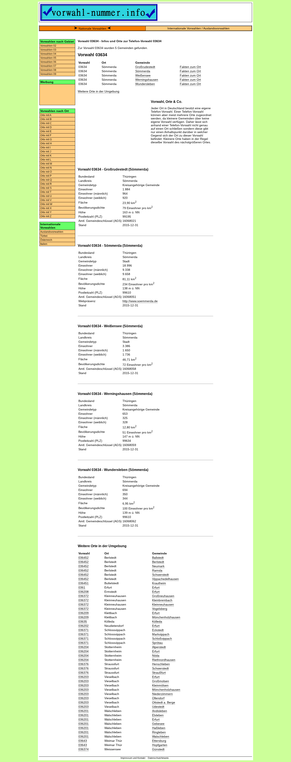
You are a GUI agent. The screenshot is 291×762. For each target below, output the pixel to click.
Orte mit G (46, 139)
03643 (82, 740)
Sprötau (157, 642)
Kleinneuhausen (163, 604)
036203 (83, 677)
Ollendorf (158, 698)
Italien (43, 244)
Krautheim (159, 583)
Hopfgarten (159, 745)
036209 (83, 613)
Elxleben (158, 715)
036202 (83, 625)
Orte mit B (46, 119)
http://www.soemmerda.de (140, 301)
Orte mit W (46, 204)
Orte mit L (45, 159)
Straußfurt (159, 672)
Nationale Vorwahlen (92, 28)
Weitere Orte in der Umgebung (98, 91)
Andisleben (159, 711)
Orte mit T (45, 192)
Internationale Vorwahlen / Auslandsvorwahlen (198, 28)
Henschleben (161, 664)
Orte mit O (46, 171)
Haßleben (158, 728)
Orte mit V (46, 200)
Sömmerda (142, 71)
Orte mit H (46, 143)
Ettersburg (159, 740)
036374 (83, 749)
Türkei (44, 235)
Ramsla (157, 570)
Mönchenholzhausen (166, 617)
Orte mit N (46, 167)
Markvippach (160, 634)
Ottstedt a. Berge (163, 702)
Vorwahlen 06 (48, 61)
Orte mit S (46, 188)
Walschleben (160, 736)
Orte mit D (46, 127)
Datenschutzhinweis (158, 758)
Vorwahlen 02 (48, 45)
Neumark (158, 566)
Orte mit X (46, 208)
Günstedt (158, 749)
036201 (83, 711)
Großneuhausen (163, 596)
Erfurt (156, 587)
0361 (81, 587)
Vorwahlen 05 (48, 57)
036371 (83, 630)
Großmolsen (160, 681)
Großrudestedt (145, 67)
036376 (83, 664)
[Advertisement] (57, 94)
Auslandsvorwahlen (51, 231)
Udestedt (158, 706)
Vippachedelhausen (165, 579)
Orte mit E (46, 131)
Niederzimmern (162, 694)
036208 (83, 591)
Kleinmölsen (160, 685)
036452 (83, 557)
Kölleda (157, 621)
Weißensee (143, 75)
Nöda (155, 655)
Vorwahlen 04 (48, 53)
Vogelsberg (159, 608)
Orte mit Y (46, 212)
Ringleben (159, 732)
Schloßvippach (162, 638)
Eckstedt (158, 630)
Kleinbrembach (162, 600)
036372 (83, 596)
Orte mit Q (46, 179)
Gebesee (158, 723)
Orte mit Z (45, 216)
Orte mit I (45, 147)
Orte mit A (45, 115)
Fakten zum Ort (190, 67)
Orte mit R (46, 183)
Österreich (46, 239)
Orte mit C (46, 123)
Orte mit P (46, 175)
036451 (83, 583)
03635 (82, 621)
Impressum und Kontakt (133, 758)
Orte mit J (45, 151)
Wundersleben (145, 84)
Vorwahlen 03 (48, 49)
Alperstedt (159, 647)
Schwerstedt (160, 574)
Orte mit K (46, 155)
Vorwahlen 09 (48, 74)
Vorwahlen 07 (48, 66)
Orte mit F (45, 135)
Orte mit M (46, 163)
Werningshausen (146, 79)
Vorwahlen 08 (48, 70)
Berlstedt (158, 562)
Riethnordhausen (163, 660)
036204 (83, 647)
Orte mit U (46, 196)
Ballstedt (158, 557)
